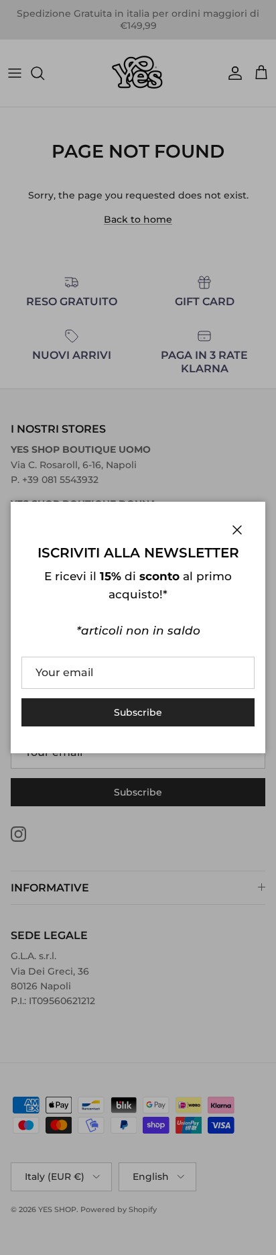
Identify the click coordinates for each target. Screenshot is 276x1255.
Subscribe (138, 712)
